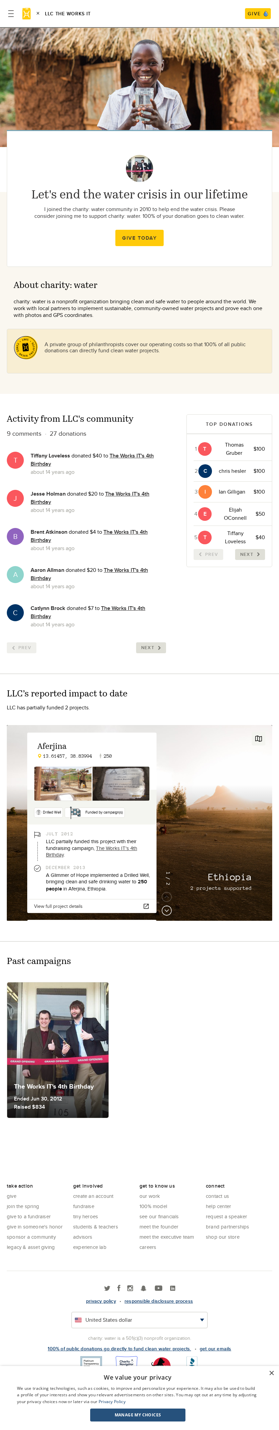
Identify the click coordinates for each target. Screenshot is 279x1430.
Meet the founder (159, 1226)
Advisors (83, 1236)
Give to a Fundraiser (29, 1216)
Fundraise (83, 1206)
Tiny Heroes (85, 1216)
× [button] (271, 1373)
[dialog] (139, 1398)
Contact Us (217, 1196)
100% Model (153, 1206)
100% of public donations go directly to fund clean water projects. (119, 1348)
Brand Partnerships (227, 1226)
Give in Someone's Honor (35, 1226)
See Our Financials (159, 1216)
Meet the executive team (167, 1236)
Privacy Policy (112, 1401)
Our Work (150, 1196)
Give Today (139, 238)
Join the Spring (23, 1206)
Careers (148, 1247)
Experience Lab (89, 1247)
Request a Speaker (226, 1216)
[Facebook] (118, 1289)
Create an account (93, 1196)
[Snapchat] (143, 1289)
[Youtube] (158, 1289)
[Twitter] (107, 1289)
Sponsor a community (31, 1236)
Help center (218, 1206)
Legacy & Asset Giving (31, 1247)
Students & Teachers (95, 1226)
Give (11, 1196)
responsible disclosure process (159, 1301)
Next (147, 647)
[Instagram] (130, 1289)
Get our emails (215, 1348)
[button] (138, 1415)
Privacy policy (101, 1301)
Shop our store (223, 1236)
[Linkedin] (172, 1288)
